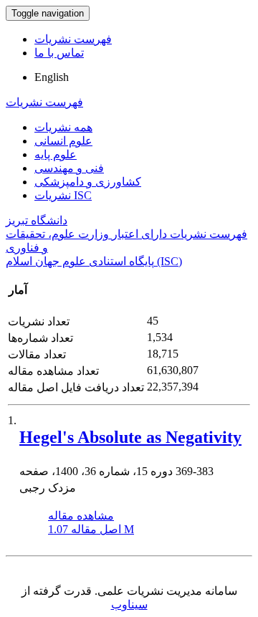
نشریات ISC (63, 195)
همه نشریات (63, 127)
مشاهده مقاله (81, 516)
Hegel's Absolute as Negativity (130, 437)
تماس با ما (59, 53)
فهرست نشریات (73, 39)
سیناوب (129, 604)
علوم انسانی (63, 141)
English (51, 77)
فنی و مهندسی (69, 168)
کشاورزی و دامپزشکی (87, 182)
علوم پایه (55, 154)
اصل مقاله (91, 529)
